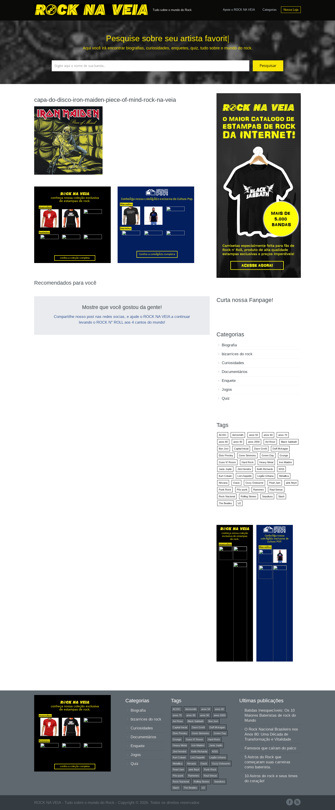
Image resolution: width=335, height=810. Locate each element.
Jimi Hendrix (244, 469)
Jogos (227, 389)
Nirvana (223, 482)
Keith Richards (265, 469)
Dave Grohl (260, 448)
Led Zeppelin (244, 476)
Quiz (226, 398)
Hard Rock (248, 462)
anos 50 (253, 435)
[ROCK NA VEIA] (92, 8)
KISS (281, 469)
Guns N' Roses (227, 462)
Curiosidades (233, 363)
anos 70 (282, 435)
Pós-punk (242, 489)
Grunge (284, 455)
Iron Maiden (285, 462)
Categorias (270, 9)
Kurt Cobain (225, 476)
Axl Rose (270, 441)
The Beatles (225, 503)
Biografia (229, 345)
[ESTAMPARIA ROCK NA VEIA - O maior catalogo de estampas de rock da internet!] (258, 185)
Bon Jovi (223, 448)
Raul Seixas (276, 489)
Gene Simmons (247, 455)
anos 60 (268, 435)
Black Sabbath (289, 441)
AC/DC (223, 435)
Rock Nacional (227, 496)
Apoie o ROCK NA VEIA (239, 9)
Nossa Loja (290, 9)
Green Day (268, 455)
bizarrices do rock (237, 354)
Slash (281, 496)
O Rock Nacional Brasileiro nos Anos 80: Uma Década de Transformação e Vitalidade (271, 734)
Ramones (258, 489)
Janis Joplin (225, 469)
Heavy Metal (266, 462)
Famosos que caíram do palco (270, 748)
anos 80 (223, 441)
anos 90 (237, 441)
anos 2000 (254, 441)
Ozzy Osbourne (254, 482)
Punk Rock (225, 489)
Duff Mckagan (280, 448)
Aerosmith (237, 435)
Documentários (234, 372)
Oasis (236, 482)
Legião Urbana (265, 476)
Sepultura (267, 496)
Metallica (284, 476)
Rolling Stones (248, 496)
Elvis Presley (226, 455)
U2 (239, 503)
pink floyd (291, 482)
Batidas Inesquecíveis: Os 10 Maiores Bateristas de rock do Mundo (270, 715)
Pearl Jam (274, 482)
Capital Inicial (241, 448)
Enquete (229, 380)
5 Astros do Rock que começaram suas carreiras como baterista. (267, 762)
